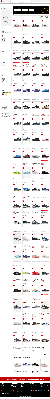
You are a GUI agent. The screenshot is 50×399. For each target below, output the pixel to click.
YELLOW (6, 94)
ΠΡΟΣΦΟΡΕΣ (22, 2)
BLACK (3, 92)
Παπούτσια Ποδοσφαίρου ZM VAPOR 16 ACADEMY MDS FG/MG (36, 163)
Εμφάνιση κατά (41, 16)
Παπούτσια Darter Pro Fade (44, 130)
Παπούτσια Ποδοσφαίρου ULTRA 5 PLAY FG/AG (36, 97)
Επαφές (21, 384)
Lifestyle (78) (3, 80)
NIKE (22, 31)
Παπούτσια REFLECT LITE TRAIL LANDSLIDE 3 (17, 146)
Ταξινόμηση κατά (46, 16)
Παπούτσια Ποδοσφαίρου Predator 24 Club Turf (45, 347)
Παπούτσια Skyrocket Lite (44, 113)
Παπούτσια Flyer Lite (15, 130)
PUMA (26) (3, 43)
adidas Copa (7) (4, 100)
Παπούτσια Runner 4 (15, 313)
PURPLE (2, 94)
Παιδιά (11, 2)
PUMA (13, 80)
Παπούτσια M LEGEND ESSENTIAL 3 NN (15, 114)
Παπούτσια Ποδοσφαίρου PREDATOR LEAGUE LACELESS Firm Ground (26, 347)
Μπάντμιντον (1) (4, 82)
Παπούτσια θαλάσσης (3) (5, 17)
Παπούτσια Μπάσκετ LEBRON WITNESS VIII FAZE (44, 163)
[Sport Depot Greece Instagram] (31, 385)
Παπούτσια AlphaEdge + (35, 212)
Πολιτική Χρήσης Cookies (29, 396)
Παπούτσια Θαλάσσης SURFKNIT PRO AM (26, 314)
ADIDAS (14, 31)
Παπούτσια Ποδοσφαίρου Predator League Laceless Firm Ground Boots (26, 246)
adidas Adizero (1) (4, 98)
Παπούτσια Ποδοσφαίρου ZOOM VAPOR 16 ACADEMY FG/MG (17, 179)
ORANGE (10, 92)
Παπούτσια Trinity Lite (34, 113)
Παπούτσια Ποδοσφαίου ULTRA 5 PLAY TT (17, 97)
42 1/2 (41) (3, 61)
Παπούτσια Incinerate (15, 64)
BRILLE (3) (3, 40)
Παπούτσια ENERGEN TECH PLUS (45, 313)
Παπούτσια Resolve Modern (44, 81)
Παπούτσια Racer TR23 (16, 212)
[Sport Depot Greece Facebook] (33, 385)
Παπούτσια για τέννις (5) (5, 21)
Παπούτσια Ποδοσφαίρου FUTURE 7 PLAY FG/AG (45, 146)
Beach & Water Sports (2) (5, 77)
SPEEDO (23, 312)
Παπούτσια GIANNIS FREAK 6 (16, 279)
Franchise (22, 386)
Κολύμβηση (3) (4, 81)
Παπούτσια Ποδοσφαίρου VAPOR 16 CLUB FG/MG (17, 263)
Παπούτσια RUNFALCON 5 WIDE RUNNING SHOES (17, 32)
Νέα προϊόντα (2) (4, 31)
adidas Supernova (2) (4, 108)
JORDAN (33, 178)
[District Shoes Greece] (12, 390)
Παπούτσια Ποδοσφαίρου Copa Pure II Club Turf (35, 246)
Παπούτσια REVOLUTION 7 (25, 32)
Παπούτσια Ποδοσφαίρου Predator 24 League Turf (17, 246)
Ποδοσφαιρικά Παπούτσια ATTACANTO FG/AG (35, 65)
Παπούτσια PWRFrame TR (25, 64)
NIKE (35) (3, 42)
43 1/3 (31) (3, 65)
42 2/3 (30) (3, 62)
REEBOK (14, 312)
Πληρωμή (12, 385)
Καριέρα (21, 385)
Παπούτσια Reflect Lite (34, 81)
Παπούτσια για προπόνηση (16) (6, 16)
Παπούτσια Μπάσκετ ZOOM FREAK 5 (35, 297)
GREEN (6, 92)
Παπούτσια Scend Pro (15, 81)
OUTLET (26, 2)
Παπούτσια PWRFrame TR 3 (44, 64)
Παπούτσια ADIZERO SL (16, 346)
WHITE (4, 94)
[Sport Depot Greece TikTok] (31, 387)
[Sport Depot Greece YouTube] (35, 385)
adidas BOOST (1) (4, 99)
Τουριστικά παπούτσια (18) (5, 22)
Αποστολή (2, 386)
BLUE (4, 92)
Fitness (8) (3, 79)
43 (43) (3, 63)
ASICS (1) (3, 39)
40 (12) (3, 54)
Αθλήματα (14, 2)
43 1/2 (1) (3, 64)
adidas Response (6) (4, 106)
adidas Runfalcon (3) (4, 107)
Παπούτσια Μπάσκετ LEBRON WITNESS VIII (16, 196)
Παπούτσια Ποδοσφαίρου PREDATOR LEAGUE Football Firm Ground (36, 347)
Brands (18, 2)
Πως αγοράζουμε (13, 384)
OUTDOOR (32, 2)
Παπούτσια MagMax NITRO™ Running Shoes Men (25, 146)
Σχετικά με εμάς (3, 384)
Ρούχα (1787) (3, 8)
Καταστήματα (2, 385)
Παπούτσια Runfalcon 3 (44, 32)
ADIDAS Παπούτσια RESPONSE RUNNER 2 (26, 372)
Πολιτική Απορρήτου (20, 396)
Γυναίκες (8, 2)
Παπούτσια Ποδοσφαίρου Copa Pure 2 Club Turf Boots (44, 330)
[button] (46, 358)
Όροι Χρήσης (24, 396)
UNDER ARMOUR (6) (4, 49)
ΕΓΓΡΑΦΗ (42, 379)
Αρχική (1, 2)
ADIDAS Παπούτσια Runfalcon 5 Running (44, 372)
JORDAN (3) (3, 41)
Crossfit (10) (3, 78)
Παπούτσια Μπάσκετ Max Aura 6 (35, 179)
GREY (7, 92)
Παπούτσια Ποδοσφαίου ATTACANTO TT (16, 163)
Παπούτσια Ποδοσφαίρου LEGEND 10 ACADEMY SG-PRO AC (26, 196)
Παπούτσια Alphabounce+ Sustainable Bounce (25, 213)
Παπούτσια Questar (43, 245)
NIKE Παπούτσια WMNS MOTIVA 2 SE (18, 372)
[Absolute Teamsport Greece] (20, 391)
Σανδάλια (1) (3, 12)
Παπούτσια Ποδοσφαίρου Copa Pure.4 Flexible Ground (44, 213)
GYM (29, 2)
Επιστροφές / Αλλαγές (13, 386)
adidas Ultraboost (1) (4, 109)
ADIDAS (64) (3, 38)
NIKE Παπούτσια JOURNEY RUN (35, 371)
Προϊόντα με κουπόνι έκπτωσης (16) (6, 32)
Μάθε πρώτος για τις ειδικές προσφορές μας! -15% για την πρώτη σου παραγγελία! (16, 379)
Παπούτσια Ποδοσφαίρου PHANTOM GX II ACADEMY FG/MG (25, 280)
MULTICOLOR (8, 92)
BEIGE (2, 92)
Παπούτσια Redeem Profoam (35, 130)
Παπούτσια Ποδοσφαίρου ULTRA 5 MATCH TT (26, 97)
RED (3, 94)
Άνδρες (4, 2)
